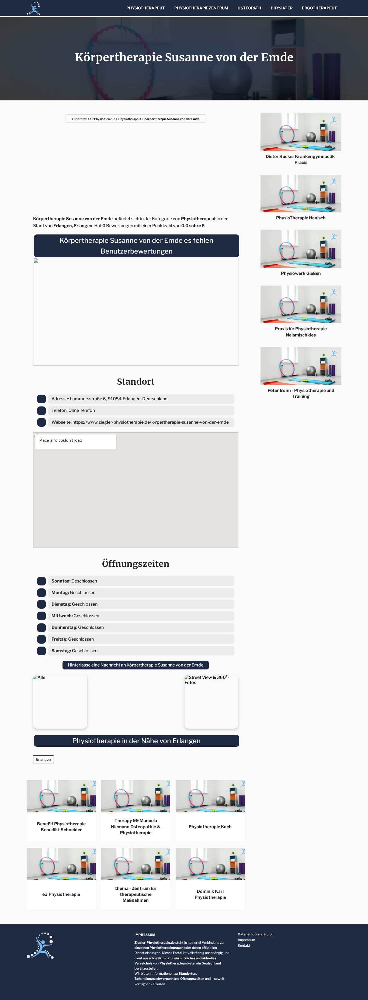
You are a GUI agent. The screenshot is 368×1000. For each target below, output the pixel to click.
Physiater (282, 8)
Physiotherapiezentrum (201, 8)
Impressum (246, 940)
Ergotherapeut (319, 8)
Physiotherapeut (145, 8)
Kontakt (244, 945)
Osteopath (249, 8)
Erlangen (43, 759)
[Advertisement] (136, 165)
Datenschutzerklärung (255, 934)
